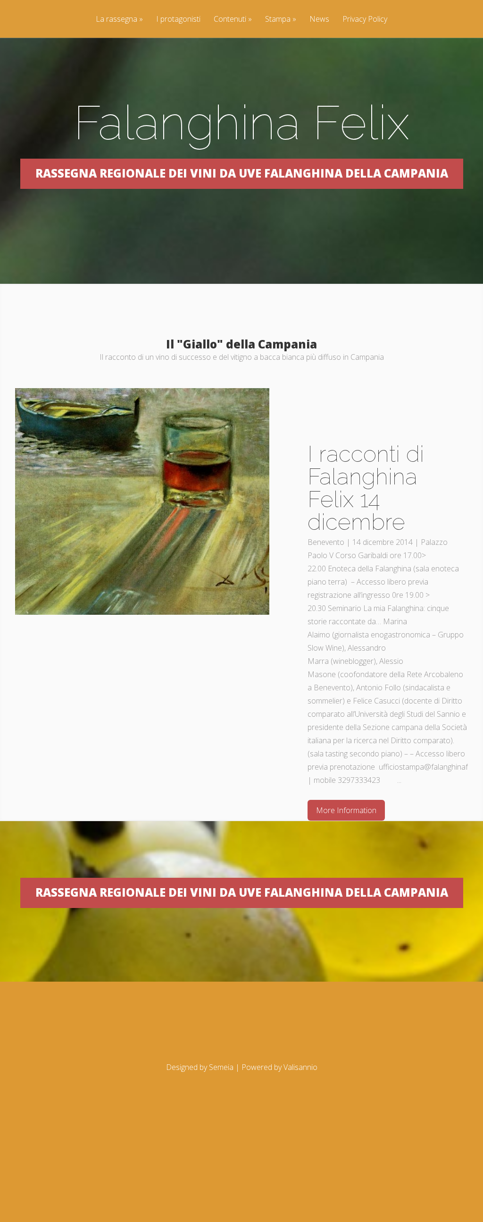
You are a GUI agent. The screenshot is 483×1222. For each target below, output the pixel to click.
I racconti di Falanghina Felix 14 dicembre (366, 488)
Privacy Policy (364, 19)
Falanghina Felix (241, 122)
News (319, 19)
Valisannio (300, 1067)
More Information (346, 810)
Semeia (221, 1067)
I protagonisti (178, 19)
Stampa (280, 19)
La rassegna (119, 19)
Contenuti (233, 19)
